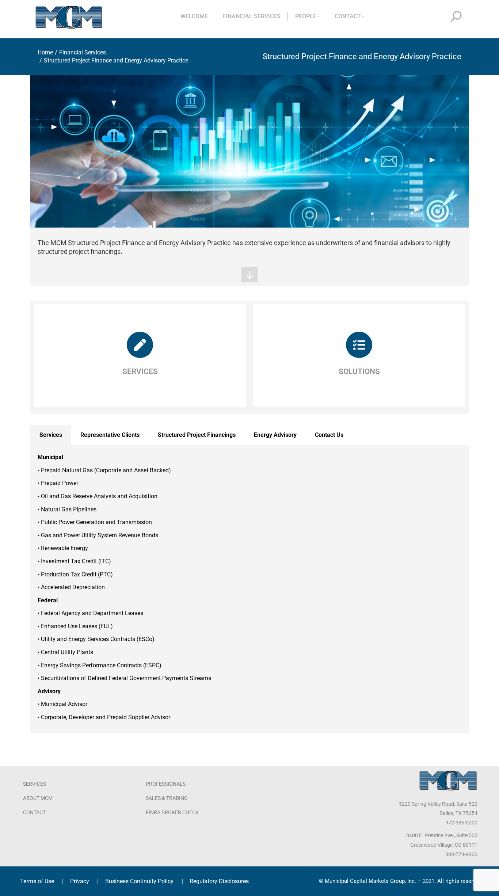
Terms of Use (37, 881)
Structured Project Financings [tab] (197, 434)
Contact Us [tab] (329, 434)
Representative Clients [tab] (110, 434)
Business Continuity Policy (139, 881)
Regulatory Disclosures (219, 881)
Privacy (79, 881)
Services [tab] (50, 434)
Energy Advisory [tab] (275, 434)
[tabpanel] (249, 589)
